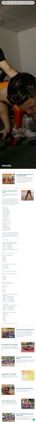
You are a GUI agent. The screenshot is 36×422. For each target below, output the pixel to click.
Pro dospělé (14, 3)
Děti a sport (18, 3)
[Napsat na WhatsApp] (33, 419)
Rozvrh (28, 2)
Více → (17, 365)
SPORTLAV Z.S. (5, 2)
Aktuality (25, 2)
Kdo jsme (10, 3)
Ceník (22, 2)
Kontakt (31, 2)
